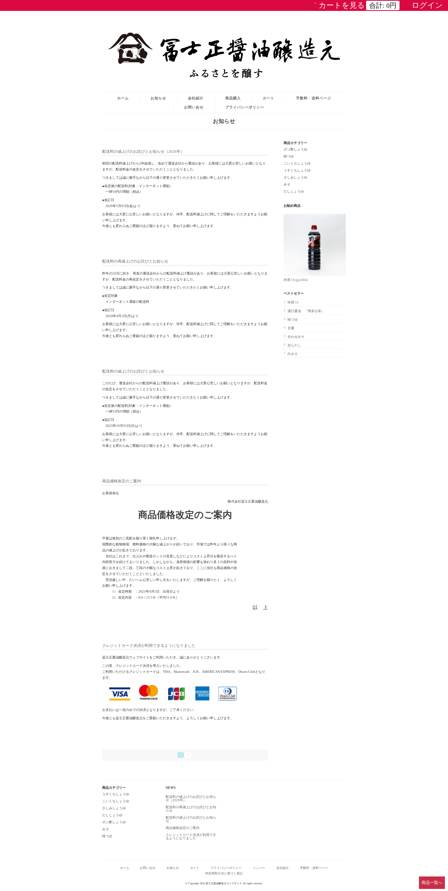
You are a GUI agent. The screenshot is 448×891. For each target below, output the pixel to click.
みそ (287, 184)
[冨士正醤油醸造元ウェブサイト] (224, 82)
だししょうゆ (294, 191)
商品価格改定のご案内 (121, 481)
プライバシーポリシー (244, 107)
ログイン (427, 5)
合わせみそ (296, 337)
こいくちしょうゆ (297, 163)
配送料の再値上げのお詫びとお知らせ (135, 261)
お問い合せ (194, 107)
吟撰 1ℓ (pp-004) (295, 280)
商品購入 (233, 98)
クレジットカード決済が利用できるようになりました (148, 645)
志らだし (294, 345)
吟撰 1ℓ (293, 302)
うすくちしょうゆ (297, 170)
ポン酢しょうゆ (295, 149)
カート (268, 98)
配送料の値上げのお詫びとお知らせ (133, 371)
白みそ (293, 354)
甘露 (291, 328)
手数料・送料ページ (313, 98)
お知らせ (158, 98)
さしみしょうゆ (295, 177)
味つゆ (289, 156)
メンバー (259, 868)
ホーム (123, 98)
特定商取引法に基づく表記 (224, 873)
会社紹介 (196, 98)
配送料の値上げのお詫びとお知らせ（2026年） (143, 151)
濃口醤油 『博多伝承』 (306, 311)
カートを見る (355, 5)
